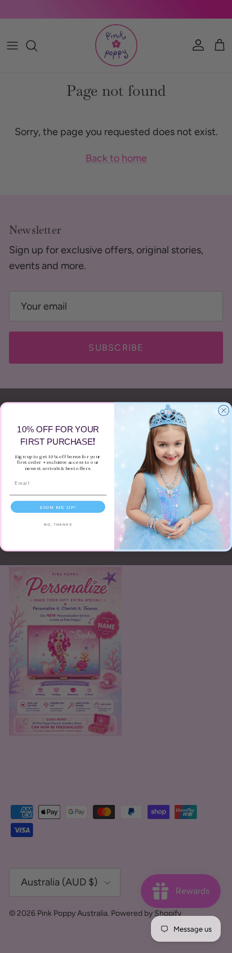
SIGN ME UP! (58, 507)
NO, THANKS (58, 524)
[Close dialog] (223, 410)
